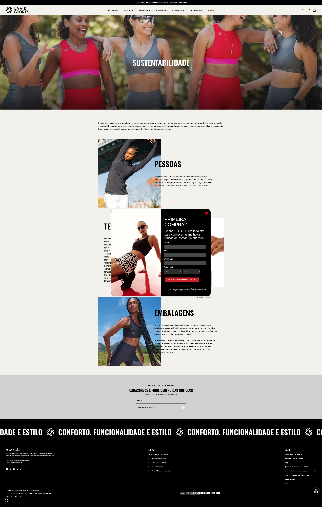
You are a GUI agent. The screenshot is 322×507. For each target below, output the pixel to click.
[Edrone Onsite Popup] (161, 253)
